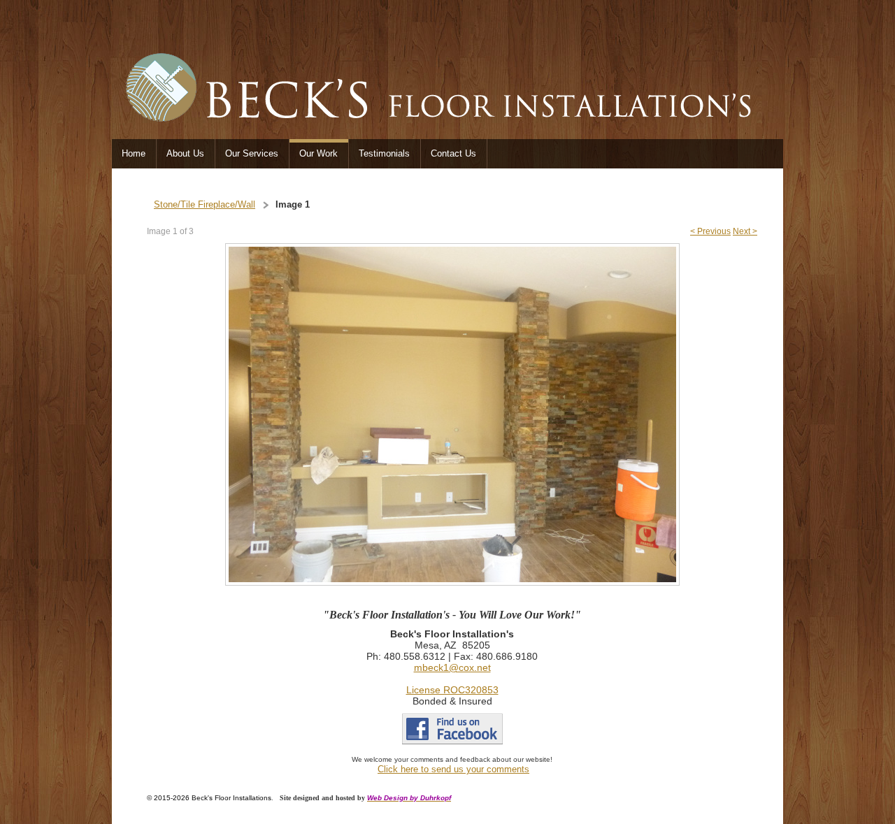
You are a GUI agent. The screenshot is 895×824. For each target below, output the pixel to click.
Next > (745, 231)
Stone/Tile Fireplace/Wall (204, 204)
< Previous (710, 231)
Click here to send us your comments (453, 769)
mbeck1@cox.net (452, 667)
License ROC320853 (452, 689)
